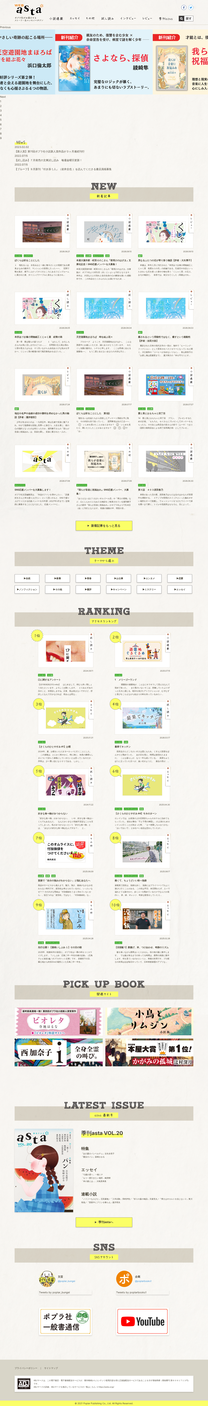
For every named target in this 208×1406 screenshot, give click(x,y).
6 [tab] (1, 124)
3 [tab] (1, 110)
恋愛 (181, 578)
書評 (89, 589)
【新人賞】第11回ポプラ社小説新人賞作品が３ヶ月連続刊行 (49, 151)
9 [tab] (1, 138)
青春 (89, 578)
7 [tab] (0, 129)
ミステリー (150, 589)
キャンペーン (120, 589)
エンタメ (150, 578)
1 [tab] (0, 101)
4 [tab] (1, 115)
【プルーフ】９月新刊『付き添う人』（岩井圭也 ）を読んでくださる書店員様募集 (63, 169)
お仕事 (119, 578)
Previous (5, 27)
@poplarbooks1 (143, 1281)
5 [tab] (1, 119)
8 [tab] (1, 133)
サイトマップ (51, 1368)
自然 (28, 578)
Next (3, 96)
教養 (58, 578)
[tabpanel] (104, 61)
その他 (58, 589)
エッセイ (180, 589)
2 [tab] (1, 106)
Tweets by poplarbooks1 (131, 1292)
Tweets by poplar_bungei (54, 1292)
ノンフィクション (28, 589)
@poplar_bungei (66, 1281)
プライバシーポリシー (26, 1368)
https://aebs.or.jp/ (106, 1387)
